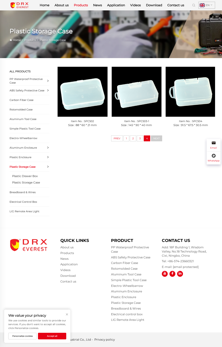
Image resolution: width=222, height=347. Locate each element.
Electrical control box (23, 201)
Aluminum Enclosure (23, 147)
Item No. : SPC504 (190, 121)
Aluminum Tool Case (23, 119)
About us (62, 5)
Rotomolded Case (21, 109)
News (97, 5)
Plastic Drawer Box (25, 176)
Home (44, 5)
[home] (19, 5)
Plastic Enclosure (20, 157)
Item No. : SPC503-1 (136, 121)
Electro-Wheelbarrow (23, 138)
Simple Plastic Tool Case (25, 128)
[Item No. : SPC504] (191, 91)
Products (81, 5)
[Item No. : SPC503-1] (137, 91)
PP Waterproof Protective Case (26, 80)
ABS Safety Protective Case (27, 90)
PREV (117, 138)
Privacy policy (104, 339)
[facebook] (172, 274)
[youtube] (165, 274)
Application (116, 5)
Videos (135, 5)
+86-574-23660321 (180, 261)
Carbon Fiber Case (21, 100)
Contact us (175, 5)
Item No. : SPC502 (82, 121)
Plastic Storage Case (53, 40)
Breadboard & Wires (23, 192)
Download (154, 5)
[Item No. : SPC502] (83, 91)
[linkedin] (180, 274)
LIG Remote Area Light (24, 211)
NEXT (156, 138)
